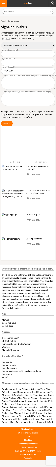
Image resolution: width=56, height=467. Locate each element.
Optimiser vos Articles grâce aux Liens (19, 404)
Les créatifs (7, 362)
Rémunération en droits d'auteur (16, 344)
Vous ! (5, 377)
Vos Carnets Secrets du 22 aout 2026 (37, 167)
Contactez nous (9, 323)
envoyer (7, 123)
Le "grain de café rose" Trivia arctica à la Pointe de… (38, 192)
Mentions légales (28, 429)
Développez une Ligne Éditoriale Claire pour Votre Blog (26, 389)
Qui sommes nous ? (10, 338)
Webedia (6, 347)
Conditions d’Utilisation (28, 433)
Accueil (3, 21)
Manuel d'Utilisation (10, 350)
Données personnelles (28, 444)
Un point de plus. (33, 215)
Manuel (5, 320)
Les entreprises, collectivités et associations (21, 371)
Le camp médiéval (34, 239)
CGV (28, 436)
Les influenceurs (9, 368)
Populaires (42, 162)
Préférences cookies (28, 447)
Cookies (28, 440)
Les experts (7, 374)
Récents (16, 162)
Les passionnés (9, 365)
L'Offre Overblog (9, 341)
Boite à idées (7, 326)
